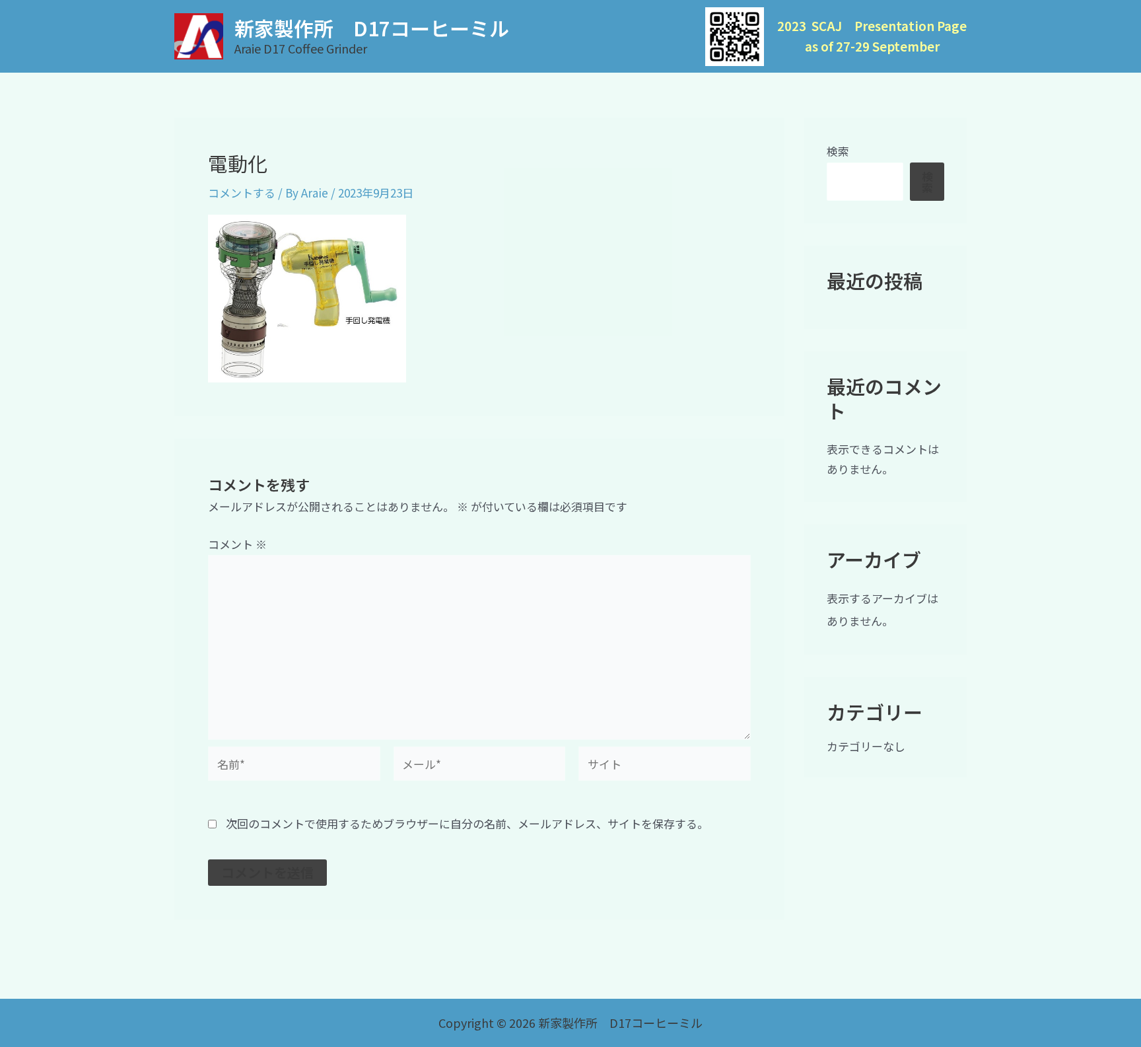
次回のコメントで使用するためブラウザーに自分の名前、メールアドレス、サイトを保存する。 (467, 823)
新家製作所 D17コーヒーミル (371, 27)
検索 (838, 151)
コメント (237, 544)
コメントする (241, 192)
